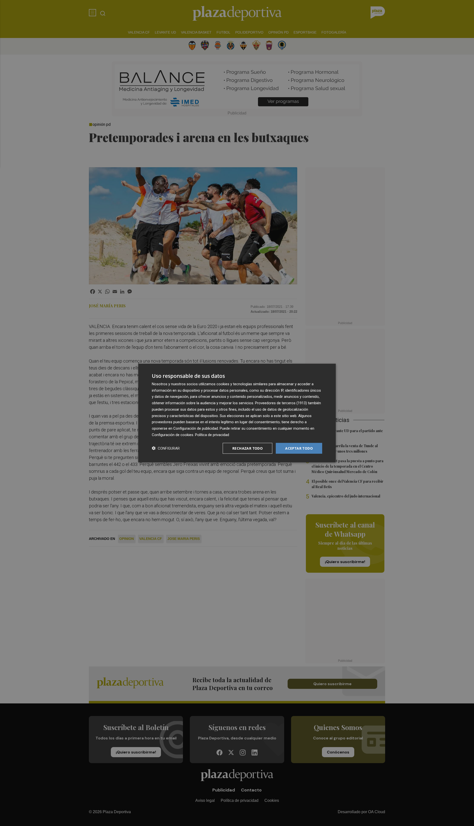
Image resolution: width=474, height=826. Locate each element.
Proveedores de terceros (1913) (281, 403)
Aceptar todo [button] (299, 448)
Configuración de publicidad (195, 428)
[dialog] (237, 413)
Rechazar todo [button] (247, 448)
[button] (166, 448)
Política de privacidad (212, 434)
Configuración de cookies (172, 434)
